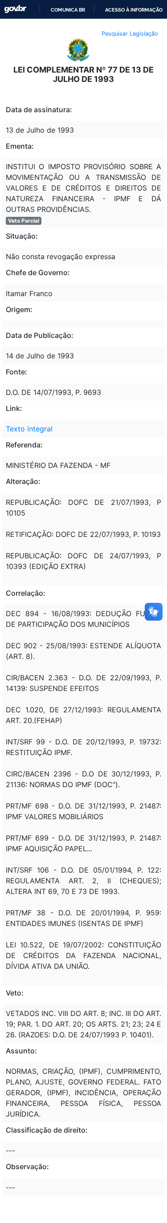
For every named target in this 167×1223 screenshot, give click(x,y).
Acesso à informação (134, 10)
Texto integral (29, 428)
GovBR (15, 9)
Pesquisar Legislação (130, 33)
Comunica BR (68, 10)
